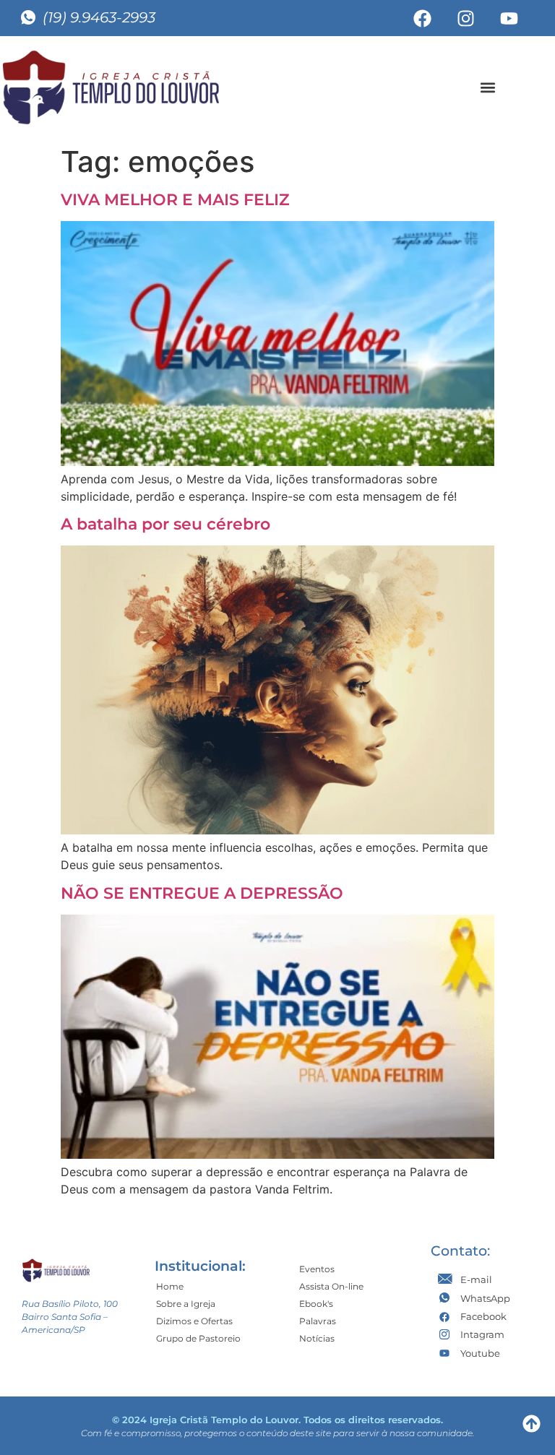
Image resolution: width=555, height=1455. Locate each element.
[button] (487, 87)
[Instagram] (466, 18)
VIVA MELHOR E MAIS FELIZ (175, 200)
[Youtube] (509, 18)
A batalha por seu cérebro (165, 524)
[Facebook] (423, 18)
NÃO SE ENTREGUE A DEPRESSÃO (202, 893)
